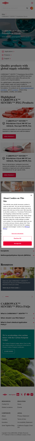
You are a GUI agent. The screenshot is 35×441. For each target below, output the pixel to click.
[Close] (31, 195)
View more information (17, 233)
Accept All (17, 243)
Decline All (17, 238)
